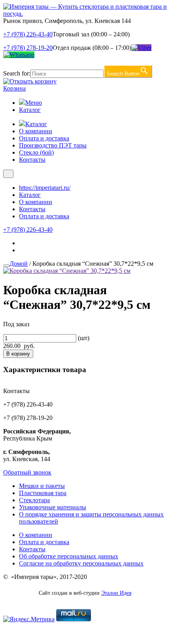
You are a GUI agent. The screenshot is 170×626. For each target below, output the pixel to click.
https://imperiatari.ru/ (44, 187)
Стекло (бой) (36, 152)
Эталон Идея (116, 593)
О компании (35, 131)
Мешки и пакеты (42, 485)
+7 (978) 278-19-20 (28, 47)
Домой (18, 263)
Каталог (30, 109)
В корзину (18, 354)
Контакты (32, 159)
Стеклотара (34, 500)
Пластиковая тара (42, 493)
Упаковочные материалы (52, 507)
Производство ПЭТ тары (53, 145)
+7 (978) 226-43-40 (28, 34)
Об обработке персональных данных (68, 556)
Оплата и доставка (44, 138)
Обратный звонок (27, 472)
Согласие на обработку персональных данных (81, 563)
